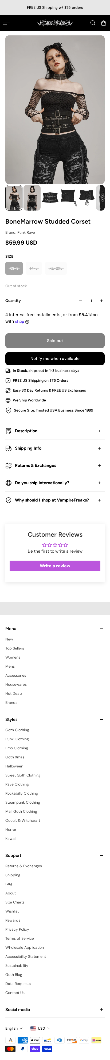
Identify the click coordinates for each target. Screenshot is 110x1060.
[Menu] (6, 23)
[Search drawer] (93, 23)
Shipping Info (28, 448)
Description (26, 430)
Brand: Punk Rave (20, 232)
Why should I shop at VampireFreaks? (52, 500)
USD (41, 1028)
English (11, 1028)
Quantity (13, 300)
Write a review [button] (55, 566)
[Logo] (55, 23)
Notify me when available (55, 358)
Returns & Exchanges (35, 465)
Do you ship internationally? (42, 482)
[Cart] (103, 23)
